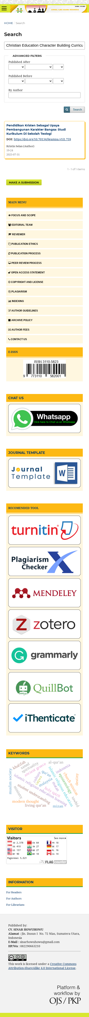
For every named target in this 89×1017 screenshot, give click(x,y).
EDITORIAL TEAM (22, 224)
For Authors (14, 898)
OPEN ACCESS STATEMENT (28, 272)
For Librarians (15, 905)
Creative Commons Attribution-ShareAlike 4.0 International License (42, 966)
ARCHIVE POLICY (21, 320)
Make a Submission (24, 182)
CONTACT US (19, 339)
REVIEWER (18, 234)
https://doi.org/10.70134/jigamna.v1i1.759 (42, 139)
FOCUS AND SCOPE (23, 215)
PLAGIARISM (19, 291)
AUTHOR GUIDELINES (24, 310)
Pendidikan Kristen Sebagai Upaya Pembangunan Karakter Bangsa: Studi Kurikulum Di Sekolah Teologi (36, 130)
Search (77, 109)
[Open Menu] (4, 8)
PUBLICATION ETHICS (24, 243)
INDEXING (18, 301)
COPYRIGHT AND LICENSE (27, 282)
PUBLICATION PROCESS (26, 253)
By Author (15, 90)
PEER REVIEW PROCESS (27, 263)
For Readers (14, 892)
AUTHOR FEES (20, 329)
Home (8, 23)
